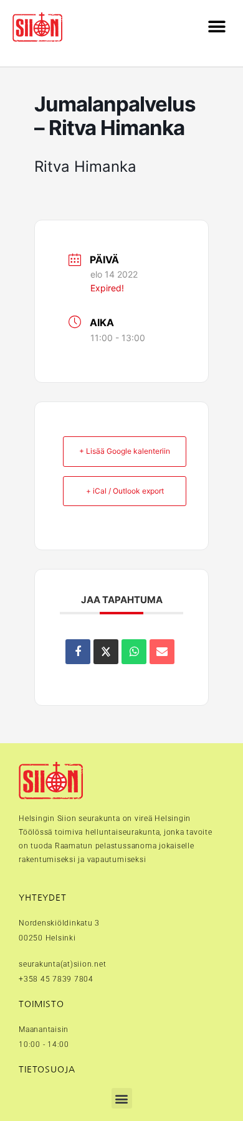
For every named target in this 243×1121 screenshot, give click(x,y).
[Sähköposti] (162, 651)
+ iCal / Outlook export (125, 490)
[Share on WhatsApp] (134, 651)
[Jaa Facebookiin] (77, 651)
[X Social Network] (105, 651)
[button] (216, 27)
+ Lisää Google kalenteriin (124, 451)
